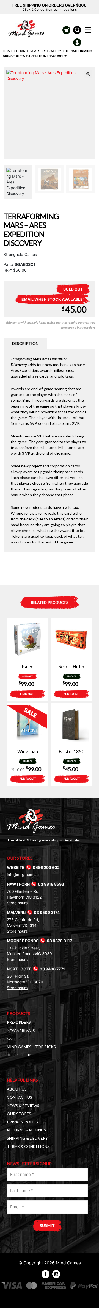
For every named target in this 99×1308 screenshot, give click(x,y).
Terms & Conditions (28, 1146)
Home (8, 51)
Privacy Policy (23, 1122)
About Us (17, 1089)
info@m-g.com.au (23, 874)
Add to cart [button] (72, 693)
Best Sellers (19, 1055)
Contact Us (19, 1097)
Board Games (28, 51)
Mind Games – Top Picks (31, 1046)
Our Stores (19, 1113)
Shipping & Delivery (27, 1138)
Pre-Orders (19, 1022)
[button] (88, 74)
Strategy (52, 51)
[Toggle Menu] (89, 31)
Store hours (17, 902)
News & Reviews (23, 1105)
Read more (27, 693)
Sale (11, 1038)
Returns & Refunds (26, 1130)
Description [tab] (25, 343)
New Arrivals (21, 1030)
